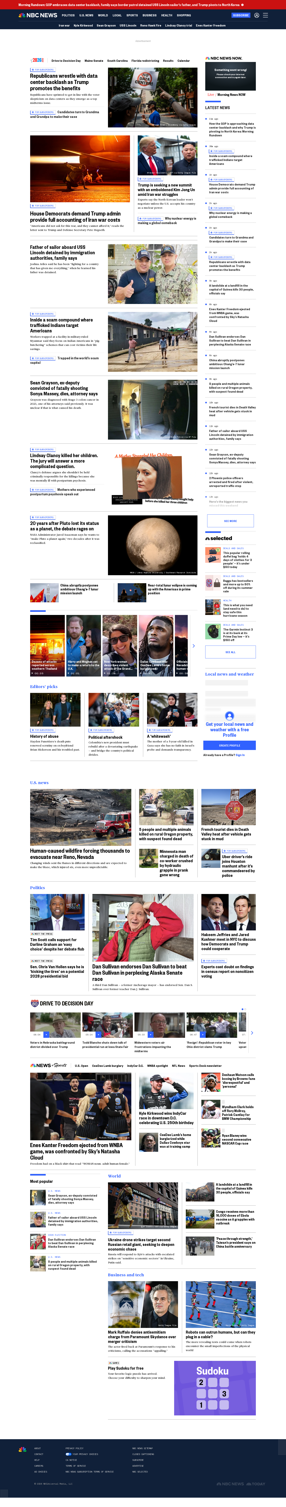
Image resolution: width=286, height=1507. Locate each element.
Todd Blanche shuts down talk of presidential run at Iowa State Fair (105, 1044)
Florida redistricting (145, 60)
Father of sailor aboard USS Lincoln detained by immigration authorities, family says (62, 252)
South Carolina (117, 60)
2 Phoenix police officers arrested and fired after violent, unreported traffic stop (231, 482)
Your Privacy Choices (85, 1454)
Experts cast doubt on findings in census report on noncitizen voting (227, 971)
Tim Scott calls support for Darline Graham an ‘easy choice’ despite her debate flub (57, 944)
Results (168, 60)
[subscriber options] (256, 15)
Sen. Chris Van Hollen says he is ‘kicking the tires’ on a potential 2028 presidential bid (57, 971)
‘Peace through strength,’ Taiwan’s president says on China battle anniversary (235, 1242)
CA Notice (71, 1460)
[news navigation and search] (265, 15)
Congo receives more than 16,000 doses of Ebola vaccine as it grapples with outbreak (235, 1217)
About (37, 1448)
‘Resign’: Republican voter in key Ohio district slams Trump (209, 1044)
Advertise (138, 1466)
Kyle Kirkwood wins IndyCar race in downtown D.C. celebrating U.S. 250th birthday (166, 1117)
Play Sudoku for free (126, 1368)
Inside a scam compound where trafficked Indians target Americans (61, 325)
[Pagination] (242, 1009)
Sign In (240, 755)
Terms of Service (76, 1466)
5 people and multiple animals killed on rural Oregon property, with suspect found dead (230, 387)
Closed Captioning (143, 1454)
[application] (80, 817)
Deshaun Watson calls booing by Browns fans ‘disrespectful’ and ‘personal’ (238, 1080)
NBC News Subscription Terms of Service (90, 1471)
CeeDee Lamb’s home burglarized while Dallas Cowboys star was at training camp (175, 1140)
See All (230, 652)
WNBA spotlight (157, 1066)
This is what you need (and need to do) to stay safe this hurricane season (238, 610)
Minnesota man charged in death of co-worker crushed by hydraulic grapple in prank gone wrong (176, 862)
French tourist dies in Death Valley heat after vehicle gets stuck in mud (232, 411)
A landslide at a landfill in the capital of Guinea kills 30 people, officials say (231, 289)
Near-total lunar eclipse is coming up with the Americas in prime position (172, 589)
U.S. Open (81, 1066)
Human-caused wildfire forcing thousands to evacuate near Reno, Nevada (80, 853)
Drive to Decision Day (66, 60)
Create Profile (229, 745)
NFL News (178, 1066)
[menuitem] (68, 15)
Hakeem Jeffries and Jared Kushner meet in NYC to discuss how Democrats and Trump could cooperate (228, 941)
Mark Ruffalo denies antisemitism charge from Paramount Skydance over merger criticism (142, 1336)
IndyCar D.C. (135, 1066)
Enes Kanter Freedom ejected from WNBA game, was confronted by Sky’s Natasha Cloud (229, 315)
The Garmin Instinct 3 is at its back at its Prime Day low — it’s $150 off (238, 634)
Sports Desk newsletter (205, 1066)
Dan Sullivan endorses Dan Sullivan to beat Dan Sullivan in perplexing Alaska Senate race (230, 340)
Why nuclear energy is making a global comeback (167, 220)
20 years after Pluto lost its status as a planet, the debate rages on (64, 526)
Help (36, 1460)
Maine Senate (94, 60)
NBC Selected (139, 1471)
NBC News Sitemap (142, 1448)
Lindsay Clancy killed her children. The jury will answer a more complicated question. (64, 460)
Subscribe (138, 1460)
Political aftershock (106, 737)
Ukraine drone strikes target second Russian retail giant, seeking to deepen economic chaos (141, 1244)
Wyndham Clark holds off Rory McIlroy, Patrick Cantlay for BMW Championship (238, 1112)
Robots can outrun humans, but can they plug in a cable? (220, 1334)
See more (230, 521)
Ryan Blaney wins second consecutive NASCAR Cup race (236, 1139)
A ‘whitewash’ (159, 736)
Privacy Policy (74, 1448)
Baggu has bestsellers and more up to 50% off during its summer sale (238, 586)
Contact (38, 1454)
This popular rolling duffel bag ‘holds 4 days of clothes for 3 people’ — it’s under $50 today (237, 560)
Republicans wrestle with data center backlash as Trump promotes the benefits (64, 82)
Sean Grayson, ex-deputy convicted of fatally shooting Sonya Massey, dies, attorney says (64, 388)
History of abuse (44, 736)
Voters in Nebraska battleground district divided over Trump (52, 1044)
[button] (117, 15)
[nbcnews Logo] (22, 1449)
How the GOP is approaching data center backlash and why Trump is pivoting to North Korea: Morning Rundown (232, 129)
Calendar (183, 60)
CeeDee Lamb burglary (107, 1066)
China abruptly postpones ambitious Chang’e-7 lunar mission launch (79, 589)
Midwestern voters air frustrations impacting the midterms (152, 1046)
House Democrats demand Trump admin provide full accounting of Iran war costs (75, 216)
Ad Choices (40, 1471)
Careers (38, 1466)
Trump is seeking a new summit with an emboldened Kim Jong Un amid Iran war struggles (166, 189)
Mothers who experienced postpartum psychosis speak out (62, 491)
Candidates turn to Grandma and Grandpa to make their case (64, 114)
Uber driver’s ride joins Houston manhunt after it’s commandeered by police (238, 866)
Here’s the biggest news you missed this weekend (228, 503)
